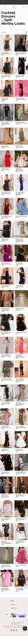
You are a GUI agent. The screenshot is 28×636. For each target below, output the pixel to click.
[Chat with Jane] (25, 628)
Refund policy (6, 625)
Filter (4, 32)
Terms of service (21, 625)
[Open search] (5, 7)
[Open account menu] (23, 7)
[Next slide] (26, 2)
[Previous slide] (1, 2)
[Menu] (1, 7)
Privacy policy (13, 625)
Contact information (18, 627)
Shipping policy (8, 627)
